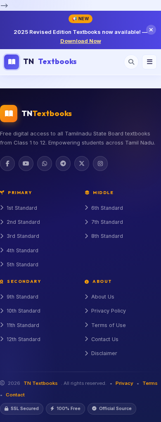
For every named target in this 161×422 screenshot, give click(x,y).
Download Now (80, 41)
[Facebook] (7, 163)
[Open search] (131, 62)
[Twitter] (81, 163)
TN (50, 61)
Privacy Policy (108, 311)
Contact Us (104, 339)
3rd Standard (23, 236)
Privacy (124, 383)
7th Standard (107, 222)
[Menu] (149, 62)
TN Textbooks (41, 383)
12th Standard (23, 339)
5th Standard (22, 264)
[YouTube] (26, 163)
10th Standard (23, 311)
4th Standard (22, 250)
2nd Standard (23, 222)
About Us (102, 297)
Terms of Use (108, 325)
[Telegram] (63, 163)
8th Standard (107, 236)
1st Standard (22, 208)
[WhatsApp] (44, 163)
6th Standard (107, 208)
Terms (150, 383)
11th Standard (23, 325)
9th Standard (22, 297)
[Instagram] (100, 163)
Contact (15, 395)
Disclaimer (104, 353)
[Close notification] (151, 30)
